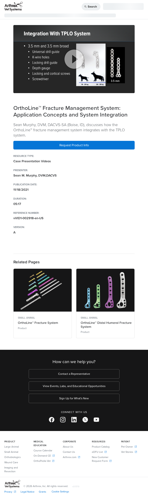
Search (90, 7)
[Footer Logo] (12, 484)
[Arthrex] (13, 6)
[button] (74, 145)
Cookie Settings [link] (60, 491)
